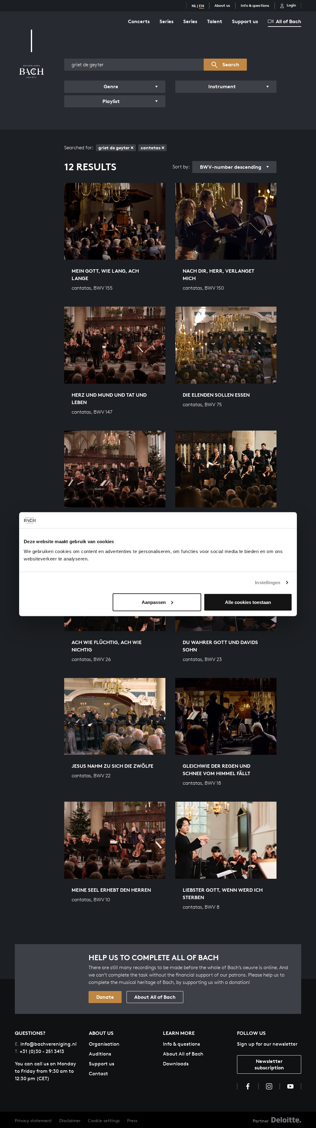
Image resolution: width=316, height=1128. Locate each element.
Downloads (176, 1064)
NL (194, 5)
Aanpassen (154, 602)
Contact (98, 1073)
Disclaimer (70, 1120)
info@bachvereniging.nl (46, 1044)
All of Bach (288, 21)
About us (222, 5)
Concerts (139, 21)
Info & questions (255, 5)
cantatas (150, 147)
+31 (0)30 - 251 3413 (39, 1051)
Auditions (100, 1054)
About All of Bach (155, 997)
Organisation (104, 1044)
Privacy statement (33, 1120)
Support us (245, 21)
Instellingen (267, 582)
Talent (214, 21)
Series (166, 21)
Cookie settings (104, 1120)
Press (132, 1120)
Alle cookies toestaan (248, 602)
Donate (105, 997)
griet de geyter (114, 147)
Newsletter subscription (269, 1064)
